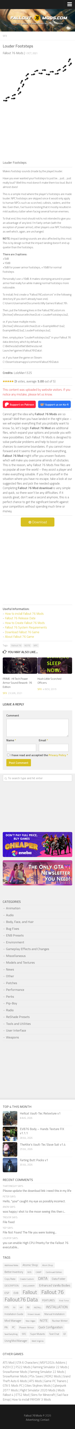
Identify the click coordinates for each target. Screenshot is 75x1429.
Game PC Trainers (55, 1381)
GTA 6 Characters (27, 1362)
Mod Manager (13, 1320)
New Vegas (30, 1320)
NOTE (27, 645)
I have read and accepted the (39, 755)
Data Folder (58, 1279)
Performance (15, 989)
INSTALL (38, 1307)
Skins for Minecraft (43, 1394)
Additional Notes (11, 1265)
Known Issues (34, 1314)
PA (6, 1327)
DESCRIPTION (12, 1285)
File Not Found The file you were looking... (29, 1232)
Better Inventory (14, 1272)
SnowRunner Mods (15, 1371)
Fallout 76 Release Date (20, 618)
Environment (15, 942)
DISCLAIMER (29, 1285)
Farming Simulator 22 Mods (50, 1367)
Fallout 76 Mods (33, 1415)
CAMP (38, 1272)
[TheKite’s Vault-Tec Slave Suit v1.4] (10, 1149)
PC (13, 1327)
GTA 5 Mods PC (13, 1385)
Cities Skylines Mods (38, 1385)
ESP (7, 1293)
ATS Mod (8, 1362)
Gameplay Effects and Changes (27, 948)
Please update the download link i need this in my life (37, 1190)
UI (64, 1334)
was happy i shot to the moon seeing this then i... (34, 1211)
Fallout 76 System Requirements (26, 627)
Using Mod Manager (16, 1341)
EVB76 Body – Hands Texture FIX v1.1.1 (42, 1131)
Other (10, 976)
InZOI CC (8, 1367)
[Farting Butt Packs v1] (10, 1165)
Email (43, 740)
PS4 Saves (36, 1376)
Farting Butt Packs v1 (34, 1160)
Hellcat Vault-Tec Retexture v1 (40, 1113)
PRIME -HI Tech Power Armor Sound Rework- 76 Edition (17, 683)
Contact (44, 1420)
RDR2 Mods (53, 1376)
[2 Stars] (6, 381)
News (10, 969)
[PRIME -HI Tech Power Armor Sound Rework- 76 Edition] (20, 665)
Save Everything (11, 1334)
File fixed (9, 1222)
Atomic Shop (30, 1265)
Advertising (32, 1420)
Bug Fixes (12, 928)
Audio (10, 915)
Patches (11, 982)
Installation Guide (14, 1314)
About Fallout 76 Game (19, 636)
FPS (7, 1307)
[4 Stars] (10, 381)
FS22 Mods (23, 1367)
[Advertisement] (37, 133)
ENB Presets (15, 935)
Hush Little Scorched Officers (49, 681)
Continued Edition (54, 1272)
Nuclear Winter (60, 1321)
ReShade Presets (18, 1016)
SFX (5, 36)
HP (21, 1307)
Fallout (30, 1292)
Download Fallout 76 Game (22, 632)
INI (28, 1307)
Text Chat (54, 1334)
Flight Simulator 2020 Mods (38, 1390)
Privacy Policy (57, 755)
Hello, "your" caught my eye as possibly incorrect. (34, 1201)
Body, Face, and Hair (20, 921)
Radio (10, 1010)
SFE (24, 1334)
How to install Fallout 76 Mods (24, 613)
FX (14, 1307)
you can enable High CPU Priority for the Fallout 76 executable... (35, 1245)
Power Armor (26, 1327)
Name (11, 740)
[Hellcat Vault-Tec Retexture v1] (10, 1118)
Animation (13, 908)
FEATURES (48, 1300)
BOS (29, 1272)
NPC (36, 645)
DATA (43, 1278)
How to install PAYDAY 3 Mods (31, 1399)
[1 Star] (4, 381)
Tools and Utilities (18, 1023)
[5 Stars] (12, 381)
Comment (12, 715)
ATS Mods (35, 1381)
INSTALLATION (57, 1306)
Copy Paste (10, 1279)
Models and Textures (20, 962)
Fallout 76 (16, 645)
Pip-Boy (11, 1003)
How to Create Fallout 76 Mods (25, 623)
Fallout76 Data (21, 1299)
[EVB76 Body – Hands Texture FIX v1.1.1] (10, 1134)
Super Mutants (37, 1334)
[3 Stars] (8, 381)
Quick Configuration (50, 1327)
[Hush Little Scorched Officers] (55, 665)
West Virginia (38, 1340)
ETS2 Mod (22, 1394)
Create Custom (27, 1279)
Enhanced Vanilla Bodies (54, 1285)
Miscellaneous (16, 955)
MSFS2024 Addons (52, 1362)
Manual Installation (54, 1314)
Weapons (12, 1037)
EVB (16, 1293)
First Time (64, 1300)
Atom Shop (47, 1265)
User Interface (16, 1030)
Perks (10, 996)
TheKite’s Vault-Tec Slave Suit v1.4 (43, 1144)
